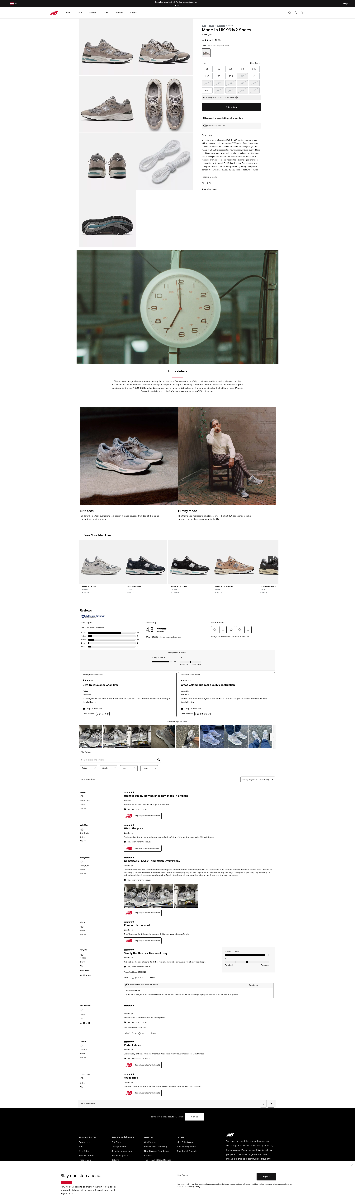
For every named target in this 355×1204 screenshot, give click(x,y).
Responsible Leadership (155, 1146)
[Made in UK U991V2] (234, 562)
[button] (295, 13)
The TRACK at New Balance (157, 1160)
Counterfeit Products (187, 1151)
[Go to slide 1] (176, 5)
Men (204, 25)
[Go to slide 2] (177, 5)
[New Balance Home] (55, 13)
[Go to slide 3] (179, 5)
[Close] (352, 1164)
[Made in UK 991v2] (107, 46)
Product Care (85, 1160)
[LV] (11, 4)
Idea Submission (185, 1142)
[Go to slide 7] (203, 604)
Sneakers (221, 25)
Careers (148, 1155)
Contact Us (84, 1142)
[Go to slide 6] (194, 604)
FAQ (81, 1146)
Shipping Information (121, 1151)
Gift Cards (116, 1142)
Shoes (211, 25)
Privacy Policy (194, 1187)
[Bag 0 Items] (302, 12)
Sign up (194, 1117)
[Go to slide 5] (185, 604)
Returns (115, 1160)
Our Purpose (150, 1142)
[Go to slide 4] (177, 604)
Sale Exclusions (86, 1155)
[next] (270, 560)
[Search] (289, 13)
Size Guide (255, 63)
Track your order (119, 1146)
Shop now (191, 2)
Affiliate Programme (186, 1146)
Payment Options (119, 1155)
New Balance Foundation (156, 1151)
